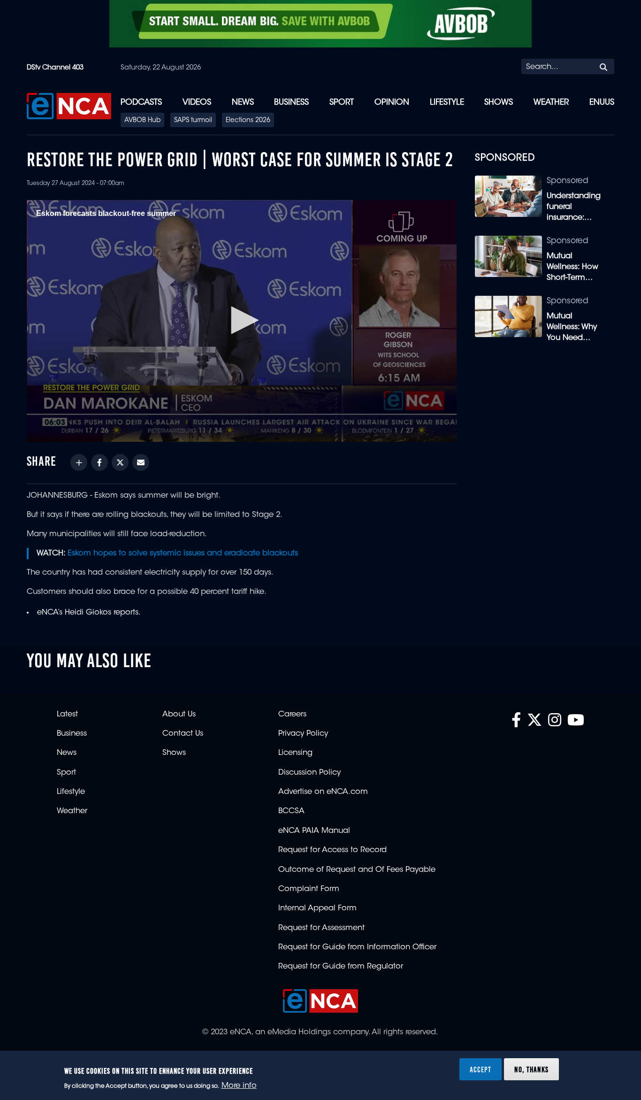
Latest (67, 714)
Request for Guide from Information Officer (357, 947)
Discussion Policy (309, 773)
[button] (241, 320)
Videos (197, 103)
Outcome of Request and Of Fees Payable (356, 870)
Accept (480, 1069)
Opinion (391, 103)
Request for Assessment (321, 928)
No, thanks (531, 1069)
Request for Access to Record (332, 850)
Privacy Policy (303, 734)
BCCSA (291, 811)
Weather (551, 103)
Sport (341, 103)
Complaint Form (308, 889)
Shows (498, 103)
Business (291, 103)
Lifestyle (447, 103)
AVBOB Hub (142, 120)
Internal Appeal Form (317, 908)
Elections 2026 (248, 120)
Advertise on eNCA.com (323, 792)
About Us (179, 714)
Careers (292, 714)
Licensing (295, 753)
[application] (242, 321)
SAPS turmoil (193, 120)
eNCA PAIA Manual (314, 831)
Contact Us (182, 734)
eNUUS (601, 103)
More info (239, 1086)
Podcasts (141, 103)
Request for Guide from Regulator (340, 966)
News (243, 103)
